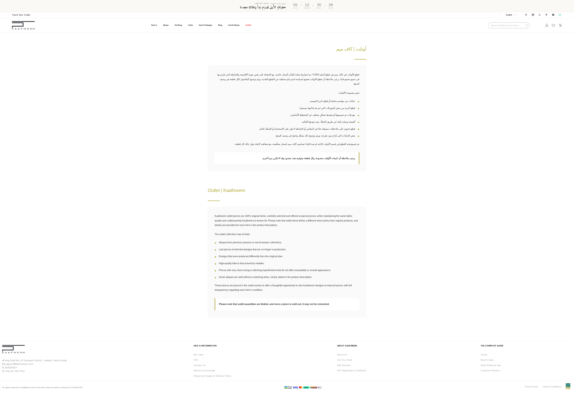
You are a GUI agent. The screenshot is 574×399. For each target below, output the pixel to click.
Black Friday (487, 359)
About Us (342, 354)
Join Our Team (344, 359)
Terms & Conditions (552, 386)
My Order (199, 354)
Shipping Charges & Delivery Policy (212, 375)
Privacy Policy (531, 386)
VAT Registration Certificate (351, 370)
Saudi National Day (491, 365)
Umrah (484, 354)
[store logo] (23, 25)
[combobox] (509, 25)
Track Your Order (21, 14)
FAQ (196, 359)
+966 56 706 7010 (15, 371)
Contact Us (199, 365)
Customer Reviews (490, 370)
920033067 (11, 367)
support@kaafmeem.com (19, 364)
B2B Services (344, 365)
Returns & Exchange (204, 370)
